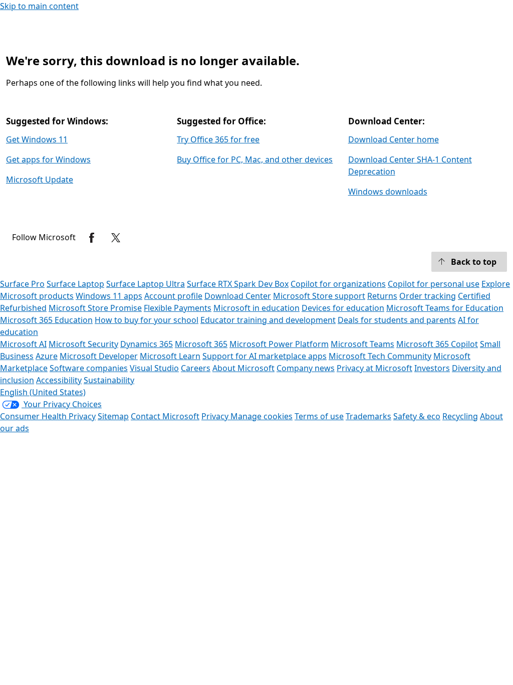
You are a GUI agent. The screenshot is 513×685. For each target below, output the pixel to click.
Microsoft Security (83, 344)
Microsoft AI (23, 344)
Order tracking (427, 295)
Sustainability (109, 380)
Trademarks (368, 416)
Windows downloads (387, 191)
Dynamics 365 (146, 344)
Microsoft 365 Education (46, 319)
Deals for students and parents (397, 319)
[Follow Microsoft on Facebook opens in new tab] (92, 238)
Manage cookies (261, 416)
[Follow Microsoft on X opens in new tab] (116, 238)
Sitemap (113, 416)
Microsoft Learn (170, 356)
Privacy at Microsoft (374, 368)
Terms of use (319, 416)
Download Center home (393, 139)
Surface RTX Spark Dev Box (238, 283)
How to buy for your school (146, 319)
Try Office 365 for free (218, 139)
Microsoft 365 (201, 344)
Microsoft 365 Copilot (437, 344)
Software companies (89, 368)
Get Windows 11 (37, 139)
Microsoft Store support (319, 295)
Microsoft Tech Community (380, 356)
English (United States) (43, 392)
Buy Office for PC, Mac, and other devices (255, 159)
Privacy (215, 416)
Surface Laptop (75, 283)
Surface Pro (22, 283)
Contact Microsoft (165, 416)
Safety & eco (416, 416)
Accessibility (59, 380)
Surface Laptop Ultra (145, 283)
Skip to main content (39, 6)
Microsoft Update (39, 179)
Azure (47, 356)
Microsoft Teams (362, 344)
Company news (306, 368)
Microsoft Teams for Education (444, 307)
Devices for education (343, 307)
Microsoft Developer (99, 356)
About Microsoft (243, 368)
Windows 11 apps (109, 295)
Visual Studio (154, 368)
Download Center (237, 295)
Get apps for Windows (48, 159)
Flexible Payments (177, 307)
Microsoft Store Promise (95, 307)
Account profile (173, 295)
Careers (195, 368)
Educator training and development (268, 319)
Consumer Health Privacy (48, 416)
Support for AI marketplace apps (264, 356)
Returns (382, 295)
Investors (432, 368)
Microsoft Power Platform (279, 344)
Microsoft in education (256, 307)
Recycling (460, 416)
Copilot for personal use (433, 283)
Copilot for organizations (338, 283)
